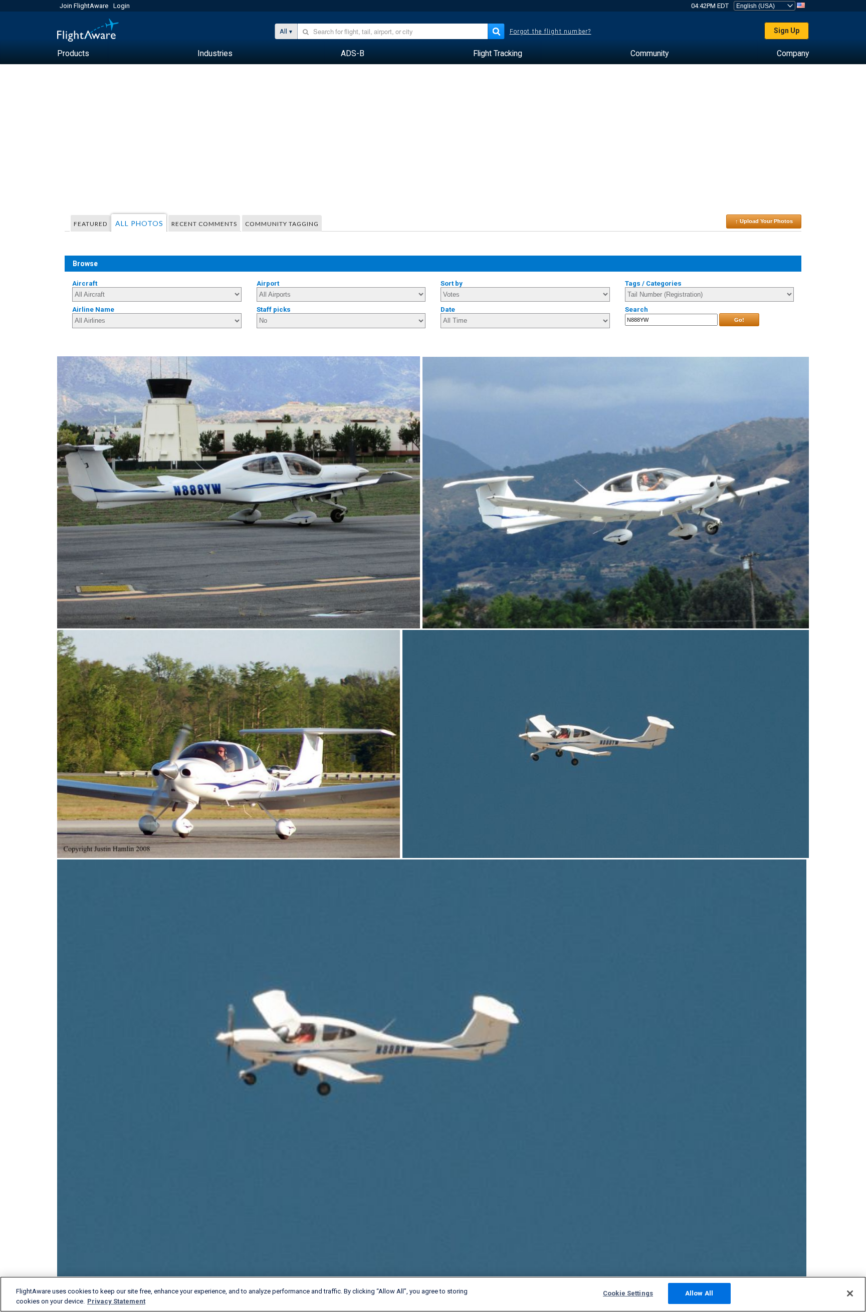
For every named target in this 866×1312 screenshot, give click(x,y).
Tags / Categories (653, 283)
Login (121, 6)
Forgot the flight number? (550, 31)
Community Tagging (282, 224)
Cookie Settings (628, 1293)
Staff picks (274, 309)
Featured (90, 224)
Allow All (699, 1293)
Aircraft (84, 283)
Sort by (452, 283)
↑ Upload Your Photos (764, 221)
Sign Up (786, 31)
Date (448, 309)
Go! (739, 320)
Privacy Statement (116, 1301)
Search (636, 309)
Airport (268, 283)
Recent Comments (204, 224)
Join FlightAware (84, 6)
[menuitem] (73, 53)
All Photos (139, 223)
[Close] (850, 1293)
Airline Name (93, 309)
